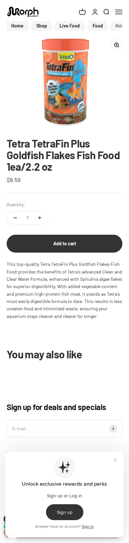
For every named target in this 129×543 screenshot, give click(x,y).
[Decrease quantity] (15, 217)
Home (17, 26)
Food (98, 26)
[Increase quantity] (39, 217)
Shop (41, 26)
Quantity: (16, 204)
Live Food (70, 26)
